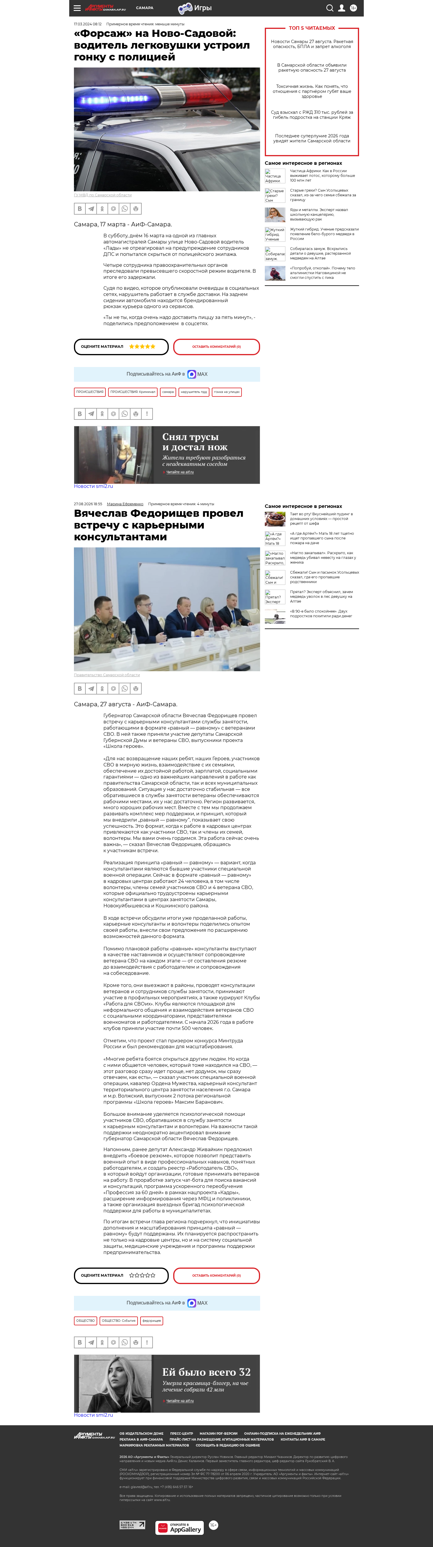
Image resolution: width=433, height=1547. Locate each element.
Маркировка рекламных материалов (154, 1445)
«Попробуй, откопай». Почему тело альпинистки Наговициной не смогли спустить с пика (322, 273)
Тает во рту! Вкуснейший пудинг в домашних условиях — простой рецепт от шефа (321, 519)
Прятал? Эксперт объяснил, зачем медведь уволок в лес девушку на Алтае (321, 596)
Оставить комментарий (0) (216, 347)
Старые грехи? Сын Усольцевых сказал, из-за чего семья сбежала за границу (323, 195)
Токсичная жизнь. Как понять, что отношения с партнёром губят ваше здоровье (312, 91)
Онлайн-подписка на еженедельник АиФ (282, 1434)
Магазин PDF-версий (218, 1434)
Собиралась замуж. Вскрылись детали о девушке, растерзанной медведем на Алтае (320, 253)
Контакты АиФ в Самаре (303, 1439)
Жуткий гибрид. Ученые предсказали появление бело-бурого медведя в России (324, 234)
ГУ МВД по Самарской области (103, 195)
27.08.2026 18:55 (88, 504)
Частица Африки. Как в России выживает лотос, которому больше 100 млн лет (322, 175)
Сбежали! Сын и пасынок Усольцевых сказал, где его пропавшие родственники (324, 577)
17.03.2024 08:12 (88, 24)
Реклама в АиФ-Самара (141, 1439)
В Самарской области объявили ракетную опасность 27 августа (312, 68)
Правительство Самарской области (107, 675)
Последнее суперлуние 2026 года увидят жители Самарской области (312, 139)
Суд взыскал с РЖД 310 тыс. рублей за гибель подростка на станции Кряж (312, 115)
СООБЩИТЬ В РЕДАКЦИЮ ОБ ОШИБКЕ (228, 1445)
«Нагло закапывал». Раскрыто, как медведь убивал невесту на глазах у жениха (323, 558)
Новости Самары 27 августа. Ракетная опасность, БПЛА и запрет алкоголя (312, 44)
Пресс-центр (181, 1434)
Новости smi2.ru (93, 486)
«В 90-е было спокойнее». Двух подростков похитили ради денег (321, 613)
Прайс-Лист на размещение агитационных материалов (222, 1439)
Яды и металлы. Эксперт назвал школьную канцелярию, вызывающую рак (319, 214)
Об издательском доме (141, 1434)
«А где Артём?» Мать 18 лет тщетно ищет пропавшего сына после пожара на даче (322, 538)
